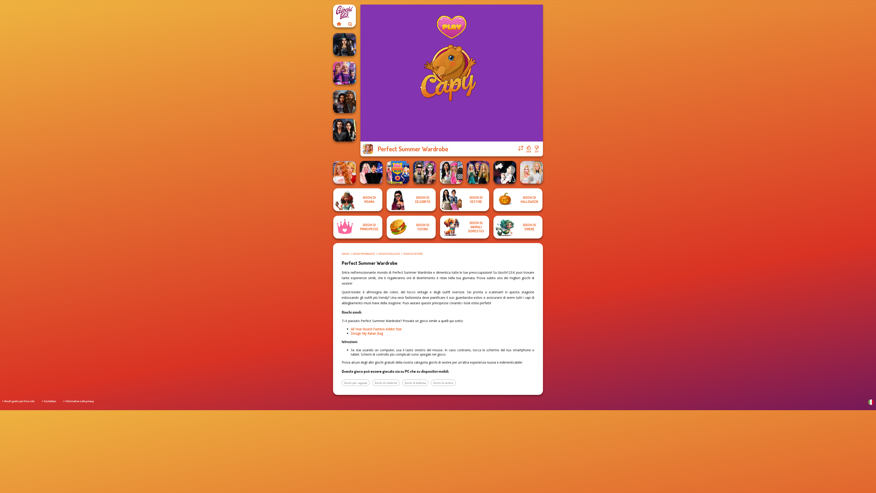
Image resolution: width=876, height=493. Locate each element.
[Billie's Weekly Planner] (424, 172)
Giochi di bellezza (389, 253)
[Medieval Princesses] (344, 101)
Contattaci (50, 401)
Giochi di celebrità (386, 383)
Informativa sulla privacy (79, 401)
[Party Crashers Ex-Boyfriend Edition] (478, 172)
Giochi (345, 253)
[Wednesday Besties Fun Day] (371, 172)
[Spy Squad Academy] (344, 73)
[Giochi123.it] (338, 24)
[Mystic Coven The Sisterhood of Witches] (344, 44)
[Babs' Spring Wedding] (531, 172)
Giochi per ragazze (364, 253)
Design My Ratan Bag (367, 333)
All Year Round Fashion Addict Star (376, 329)
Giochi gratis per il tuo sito (19, 401)
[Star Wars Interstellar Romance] (344, 130)
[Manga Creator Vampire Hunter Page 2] (504, 172)
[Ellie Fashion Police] (397, 172)
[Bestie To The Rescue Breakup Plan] (344, 172)
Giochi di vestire (413, 253)
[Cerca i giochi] (350, 24)
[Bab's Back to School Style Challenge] (451, 172)
